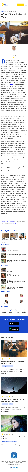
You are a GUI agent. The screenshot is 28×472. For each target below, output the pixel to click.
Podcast (12, 461)
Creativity (4, 366)
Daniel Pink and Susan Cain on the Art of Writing (12, 363)
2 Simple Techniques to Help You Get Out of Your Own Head (13, 438)
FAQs (16, 461)
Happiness (10, 366)
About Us (24, 461)
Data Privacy (16, 462)
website (14, 223)
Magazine (3, 11)
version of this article (8, 221)
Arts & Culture (4, 403)
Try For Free (20, 4)
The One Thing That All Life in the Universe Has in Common (12, 400)
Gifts (9, 461)
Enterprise (19, 461)
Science (11, 403)
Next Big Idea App (4, 461)
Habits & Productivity (6, 441)
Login (21, 462)
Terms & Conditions (9, 462)
